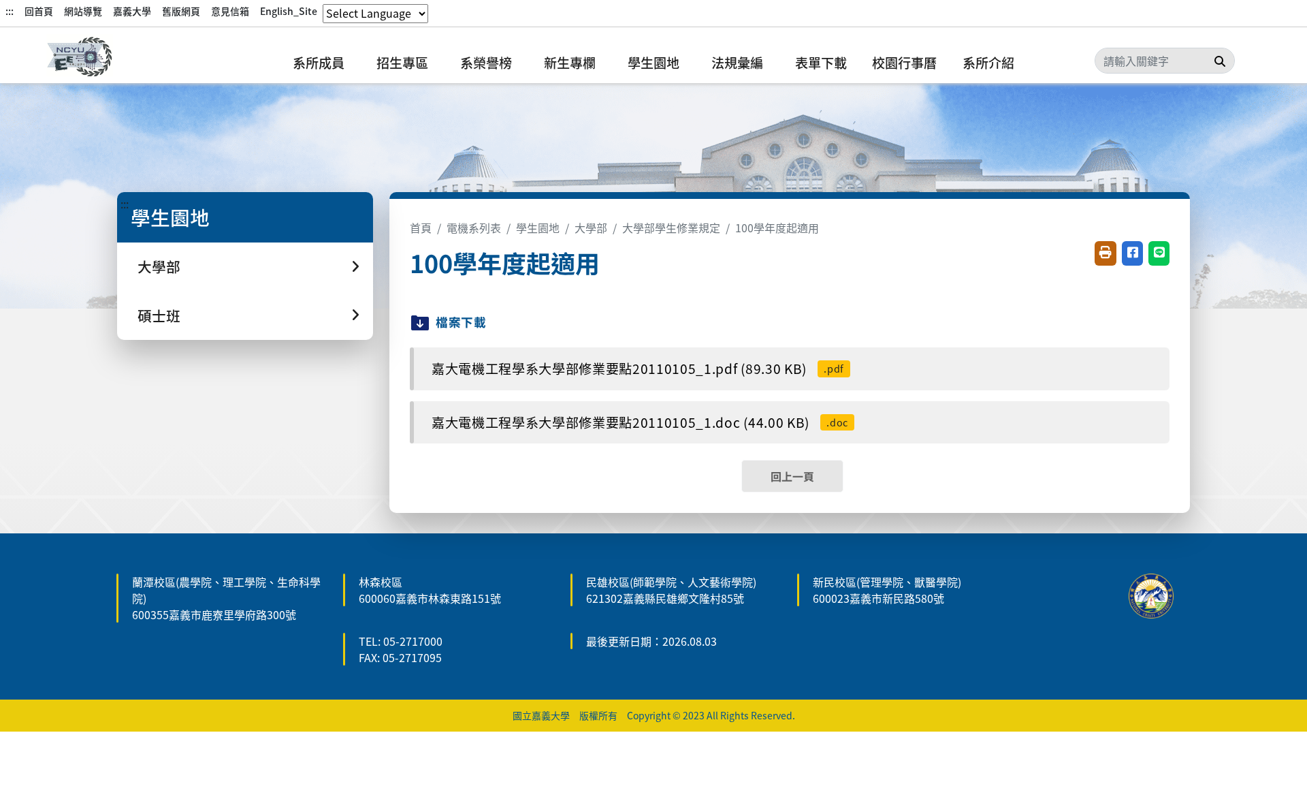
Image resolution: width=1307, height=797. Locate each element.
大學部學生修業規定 (671, 227)
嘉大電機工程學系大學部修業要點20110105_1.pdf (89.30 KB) (638, 368)
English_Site (288, 11)
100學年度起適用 (777, 227)
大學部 (591, 227)
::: (9, 11)
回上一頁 (792, 476)
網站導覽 (83, 11)
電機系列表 (474, 227)
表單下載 (821, 62)
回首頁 (39, 11)
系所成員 (318, 62)
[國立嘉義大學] (115, 58)
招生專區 (402, 62)
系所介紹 (988, 62)
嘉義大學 (132, 11)
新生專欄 (570, 62)
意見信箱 (230, 11)
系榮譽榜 (486, 62)
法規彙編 (737, 62)
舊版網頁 (181, 11)
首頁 (421, 227)
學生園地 (653, 62)
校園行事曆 (904, 62)
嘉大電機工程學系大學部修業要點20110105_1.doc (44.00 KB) (640, 422)
